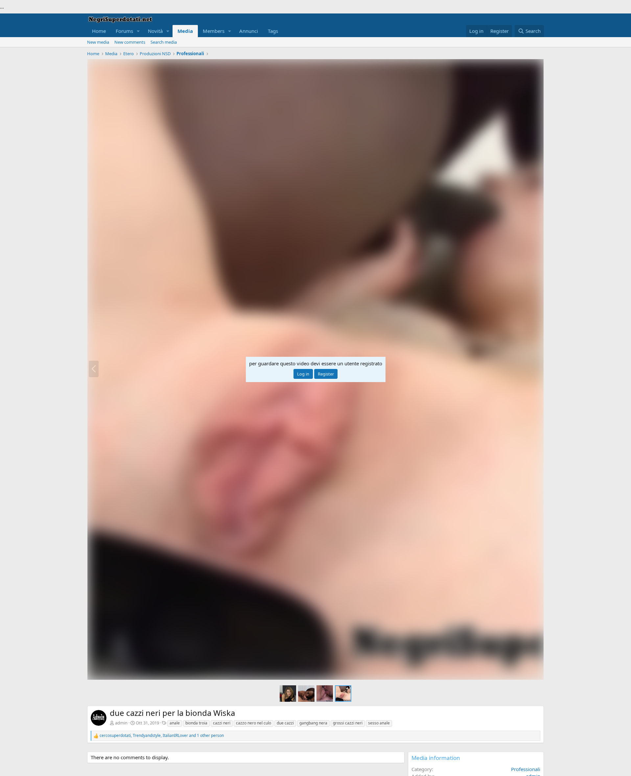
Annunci (248, 31)
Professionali (525, 769)
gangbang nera (313, 723)
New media (98, 42)
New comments (129, 42)
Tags (273, 31)
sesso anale (379, 723)
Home (99, 31)
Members (213, 31)
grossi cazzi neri (347, 723)
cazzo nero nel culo (253, 723)
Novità (155, 31)
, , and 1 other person (162, 735)
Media (185, 31)
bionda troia (196, 723)
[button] (138, 31)
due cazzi (285, 723)
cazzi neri (221, 723)
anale (175, 723)
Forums (124, 31)
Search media (164, 42)
